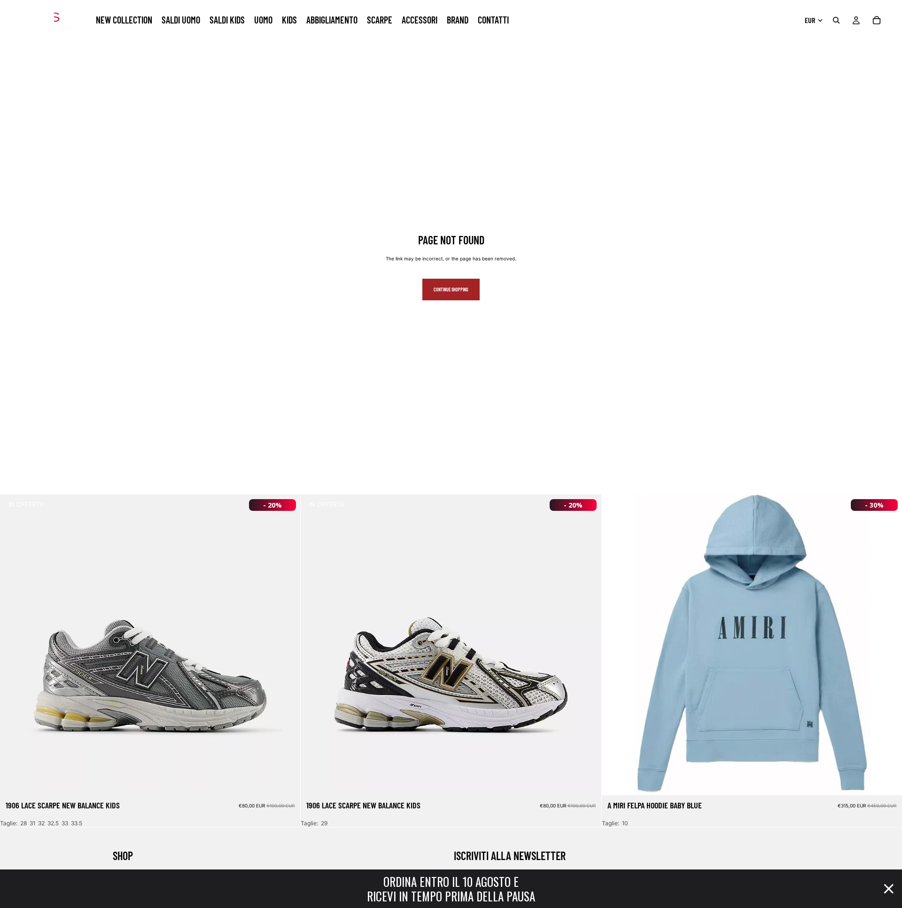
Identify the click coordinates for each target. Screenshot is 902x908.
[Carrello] (876, 20)
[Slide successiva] (286, 644)
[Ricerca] (836, 20)
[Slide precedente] (14, 644)
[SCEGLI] (286, 781)
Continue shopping (451, 289)
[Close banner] (889, 889)
